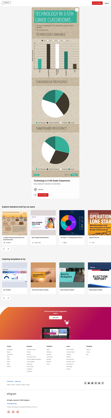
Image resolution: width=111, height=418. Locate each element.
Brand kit (29, 354)
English (8, 384)
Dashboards (10, 354)
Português (18, 384)
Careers (88, 352)
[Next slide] (8, 249)
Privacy (14, 403)
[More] (76, 9)
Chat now (18, 381)
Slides (8, 364)
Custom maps (30, 366)
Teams (48, 364)
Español (23, 384)
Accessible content (31, 356)
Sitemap (68, 369)
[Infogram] (6, 3)
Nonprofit (49, 359)
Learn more (55, 317)
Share (37, 174)
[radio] (44, 41)
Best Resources (70, 359)
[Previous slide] (4, 249)
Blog (87, 354)
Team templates (30, 361)
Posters (9, 366)
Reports (9, 352)
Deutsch (13, 384)
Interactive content (31, 349)
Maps (8, 356)
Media (48, 349)
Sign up (107, 3)
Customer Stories (70, 352)
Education (49, 361)
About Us (88, 349)
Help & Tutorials (70, 349)
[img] (39, 64)
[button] (41, 123)
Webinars (68, 356)
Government (49, 356)
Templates (29, 371)
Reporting (49, 354)
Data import (29, 364)
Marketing (49, 352)
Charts (8, 359)
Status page (69, 366)
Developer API (69, 364)
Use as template (97, 3)
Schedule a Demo (70, 361)
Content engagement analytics (34, 359)
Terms (9, 403)
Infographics (10, 349)
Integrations (29, 369)
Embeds (29, 352)
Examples (68, 354)
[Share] (35, 195)
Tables (8, 361)
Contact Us (10, 381)
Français (28, 384)
